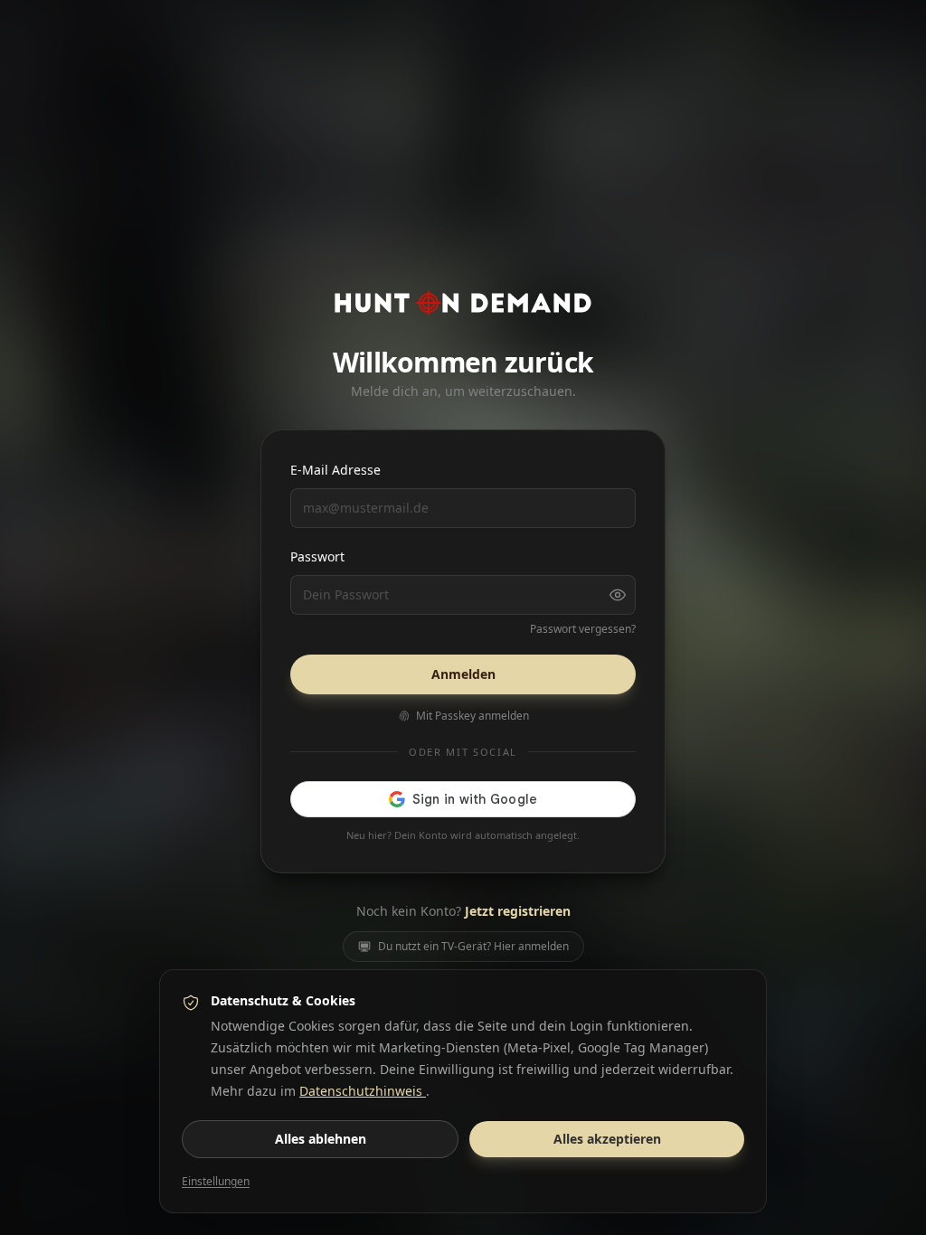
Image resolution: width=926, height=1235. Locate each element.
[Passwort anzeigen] (618, 595)
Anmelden (463, 674)
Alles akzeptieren (607, 1138)
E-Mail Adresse (335, 469)
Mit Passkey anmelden (472, 716)
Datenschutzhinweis (362, 1090)
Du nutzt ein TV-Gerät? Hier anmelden (473, 946)
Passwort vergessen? (583, 629)
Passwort (317, 556)
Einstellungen (216, 1181)
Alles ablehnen (320, 1138)
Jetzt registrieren (518, 910)
